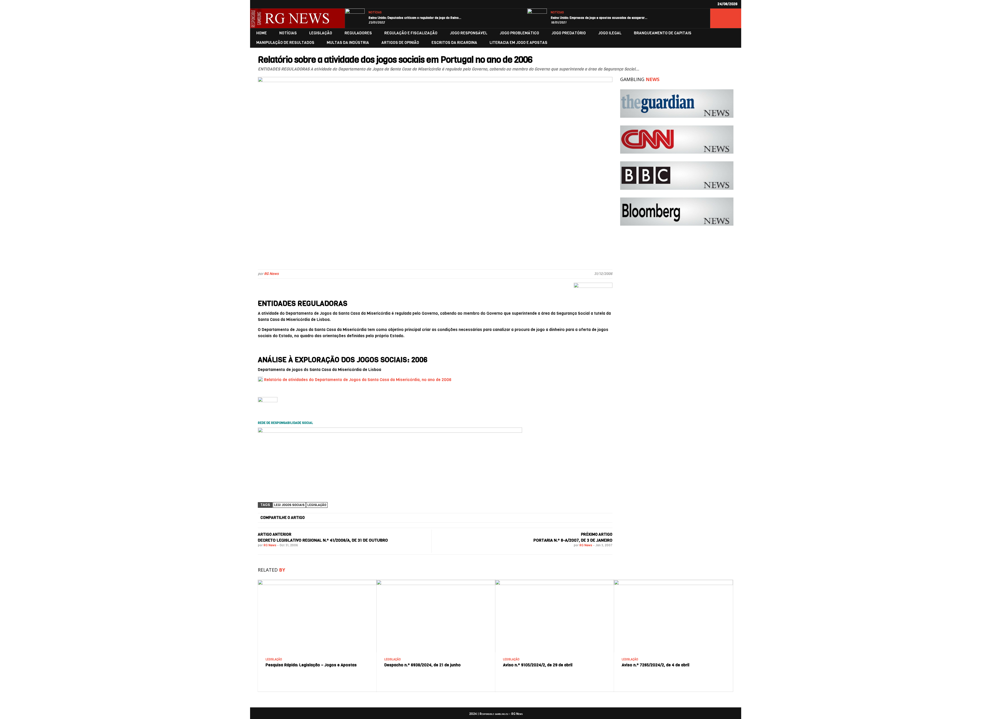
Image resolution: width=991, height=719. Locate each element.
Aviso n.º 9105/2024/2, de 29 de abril (537, 665)
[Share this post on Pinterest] (508, 518)
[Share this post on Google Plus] (447, 518)
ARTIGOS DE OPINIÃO (400, 43)
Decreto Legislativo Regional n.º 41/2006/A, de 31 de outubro (323, 540)
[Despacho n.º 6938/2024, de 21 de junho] (436, 581)
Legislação (316, 505)
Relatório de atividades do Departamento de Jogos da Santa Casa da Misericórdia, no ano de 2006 (357, 379)
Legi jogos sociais (289, 505)
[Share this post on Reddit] (569, 518)
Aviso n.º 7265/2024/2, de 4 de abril (655, 665)
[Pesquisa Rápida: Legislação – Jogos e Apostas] (317, 581)
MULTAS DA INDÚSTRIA (348, 43)
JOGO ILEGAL (609, 33)
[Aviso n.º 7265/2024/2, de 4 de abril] (673, 581)
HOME (261, 33)
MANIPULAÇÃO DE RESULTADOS (285, 43)
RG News (271, 273)
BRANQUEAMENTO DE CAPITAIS (662, 33)
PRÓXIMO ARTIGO (596, 534)
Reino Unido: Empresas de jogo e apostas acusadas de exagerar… (599, 18)
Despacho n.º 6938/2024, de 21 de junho (422, 665)
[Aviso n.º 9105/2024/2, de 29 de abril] (554, 581)
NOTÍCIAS (375, 12)
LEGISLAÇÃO (320, 33)
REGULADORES (358, 33)
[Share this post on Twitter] (386, 518)
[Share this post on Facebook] (325, 518)
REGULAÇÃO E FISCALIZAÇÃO (410, 33)
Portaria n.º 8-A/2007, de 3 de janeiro (572, 540)
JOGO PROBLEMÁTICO (519, 33)
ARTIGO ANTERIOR (274, 534)
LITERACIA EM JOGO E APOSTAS (518, 43)
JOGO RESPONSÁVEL (468, 33)
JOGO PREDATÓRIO (569, 33)
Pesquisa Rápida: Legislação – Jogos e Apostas (311, 665)
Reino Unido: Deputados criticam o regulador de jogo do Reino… (415, 18)
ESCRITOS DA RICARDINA (454, 43)
